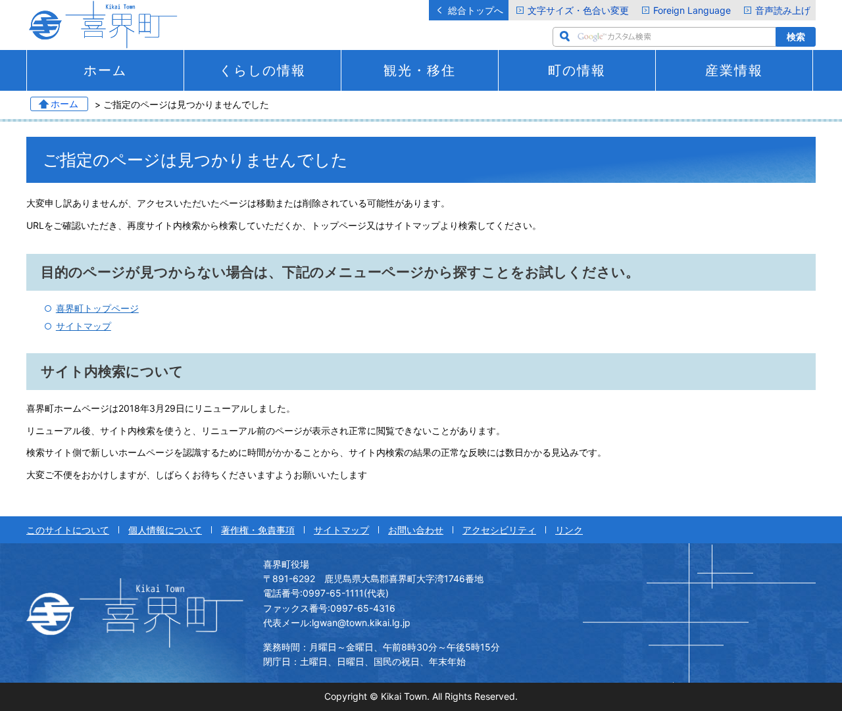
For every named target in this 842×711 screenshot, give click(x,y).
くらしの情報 (262, 70)
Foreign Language (692, 10)
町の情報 (577, 70)
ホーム (105, 70)
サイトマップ (83, 325)
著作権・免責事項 (258, 529)
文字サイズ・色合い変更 (578, 10)
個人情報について (165, 529)
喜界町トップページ (97, 308)
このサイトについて (67, 529)
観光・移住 (420, 70)
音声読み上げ (782, 10)
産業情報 (734, 70)
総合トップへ (475, 10)
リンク (569, 529)
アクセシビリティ (499, 529)
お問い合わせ (415, 529)
